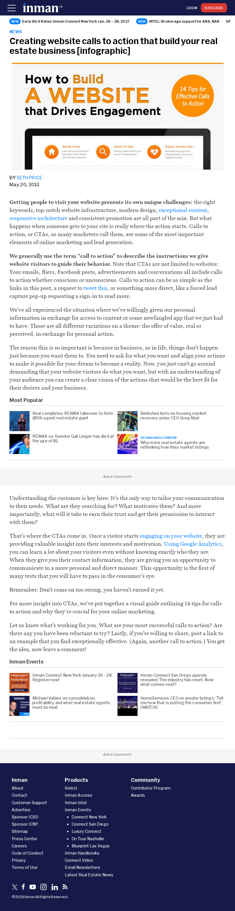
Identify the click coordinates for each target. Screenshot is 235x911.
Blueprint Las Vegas (91, 845)
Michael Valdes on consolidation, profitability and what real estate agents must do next (71, 703)
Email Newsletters (82, 867)
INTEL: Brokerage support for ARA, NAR (184, 21)
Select (71, 788)
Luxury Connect (86, 831)
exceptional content (183, 210)
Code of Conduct (28, 853)
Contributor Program (151, 788)
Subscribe (214, 8)
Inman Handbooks (82, 853)
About (17, 788)
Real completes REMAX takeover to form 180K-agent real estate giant (72, 415)
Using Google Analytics (193, 543)
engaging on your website (171, 535)
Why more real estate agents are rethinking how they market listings (175, 444)
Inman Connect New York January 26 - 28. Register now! (72, 677)
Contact (19, 795)
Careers (19, 845)
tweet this (95, 288)
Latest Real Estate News (89, 874)
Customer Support (29, 802)
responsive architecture (38, 218)
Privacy (19, 860)
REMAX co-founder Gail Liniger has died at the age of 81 (73, 438)
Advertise (21, 809)
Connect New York (89, 816)
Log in (192, 8)
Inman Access (78, 795)
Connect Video (79, 860)
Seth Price (29, 177)
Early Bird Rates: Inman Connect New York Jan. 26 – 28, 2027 (76, 21)
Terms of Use (25, 867)
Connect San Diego (90, 824)
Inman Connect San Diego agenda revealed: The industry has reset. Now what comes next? (177, 680)
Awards (138, 795)
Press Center (24, 838)
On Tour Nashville (88, 838)
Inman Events (78, 809)
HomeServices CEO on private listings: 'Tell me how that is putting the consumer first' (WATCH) (182, 703)
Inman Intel (76, 802)
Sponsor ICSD (25, 816)
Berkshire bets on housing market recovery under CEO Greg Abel (173, 415)
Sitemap (20, 831)
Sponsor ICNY (25, 824)
